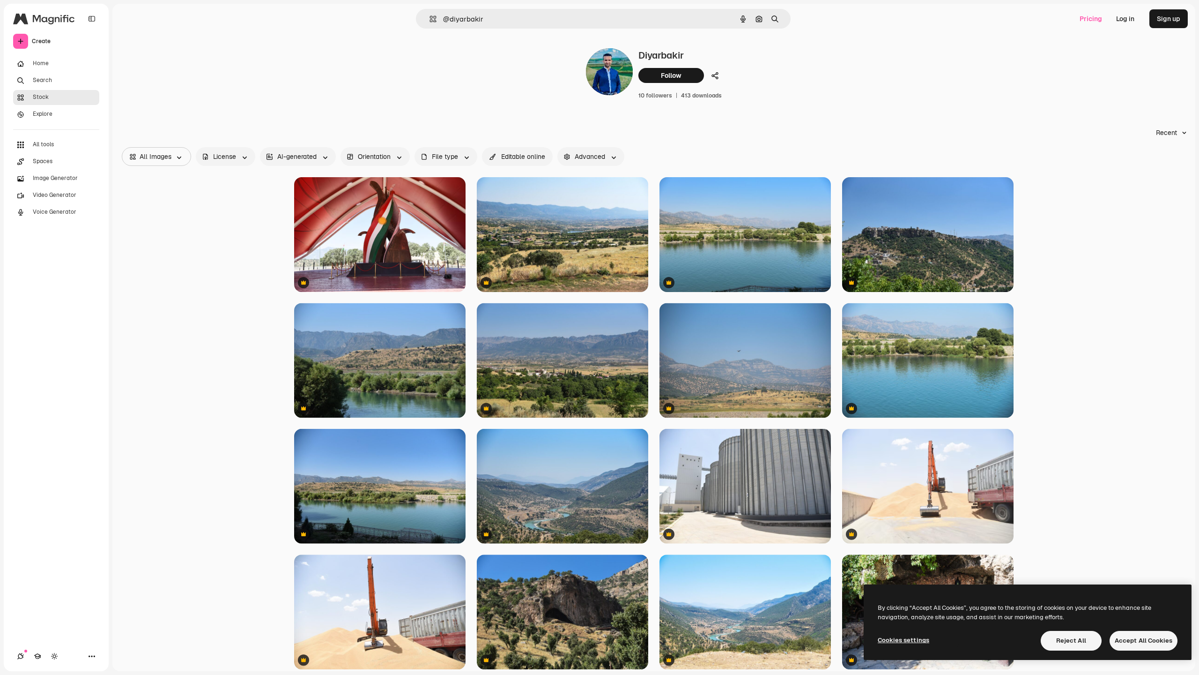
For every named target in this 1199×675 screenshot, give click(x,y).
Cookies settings (903, 640)
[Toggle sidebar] (91, 18)
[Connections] (20, 656)
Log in (1125, 19)
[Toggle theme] (54, 656)
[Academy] (37, 656)
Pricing (1091, 19)
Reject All (1071, 641)
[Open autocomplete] (429, 18)
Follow (671, 75)
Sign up (1168, 19)
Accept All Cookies (1143, 641)
